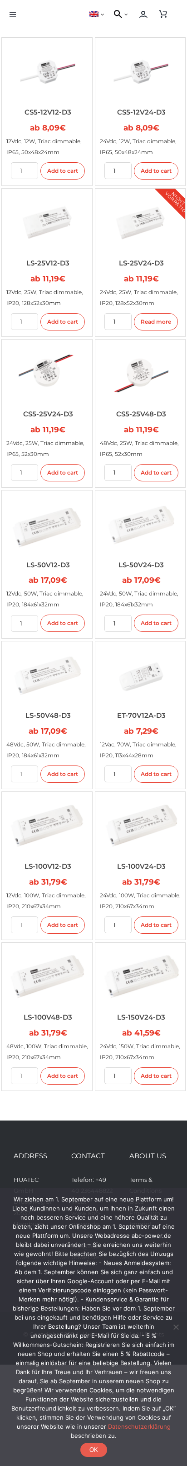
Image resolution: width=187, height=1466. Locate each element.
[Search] (116, 14)
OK (93, 1449)
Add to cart (62, 170)
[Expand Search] (128, 14)
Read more (156, 321)
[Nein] (175, 1326)
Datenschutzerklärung (139, 1426)
